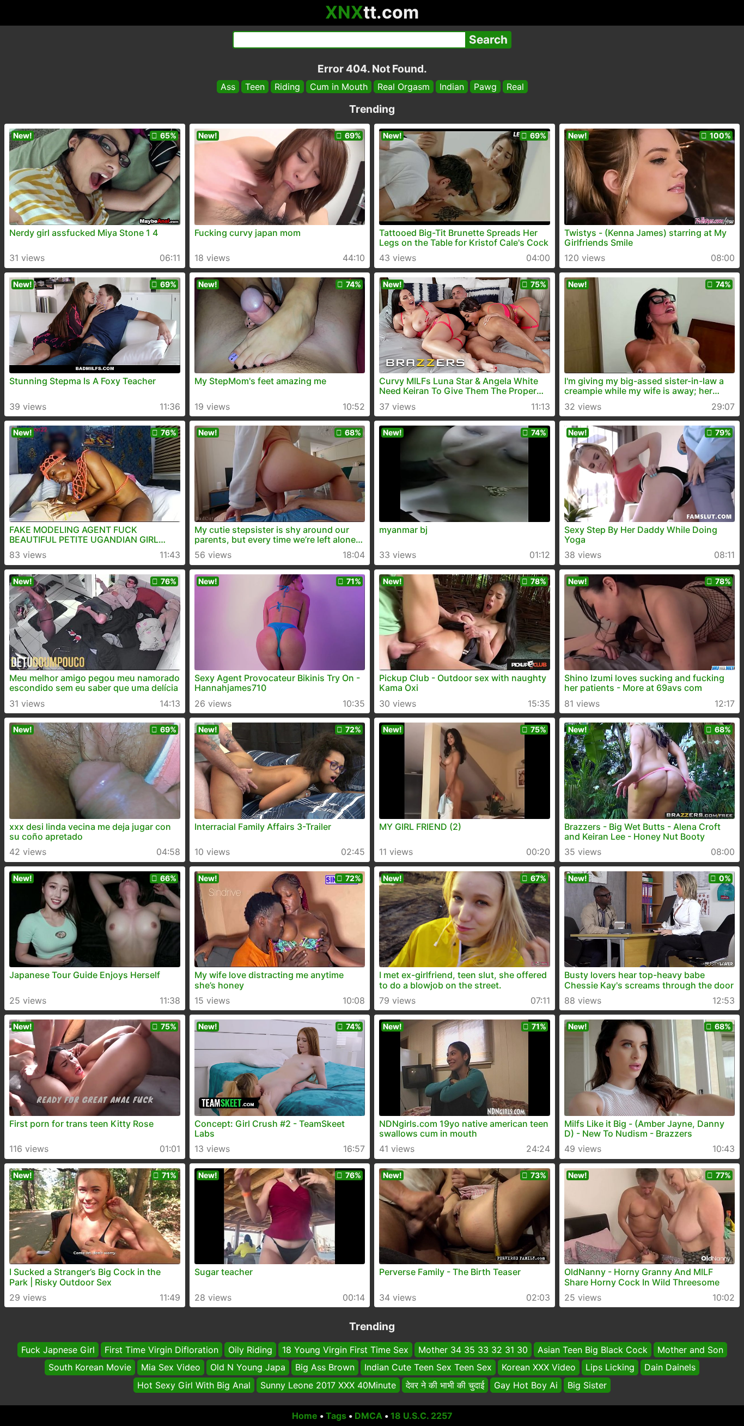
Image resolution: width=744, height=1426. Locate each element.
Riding (287, 86)
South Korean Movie (89, 1367)
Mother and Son (690, 1349)
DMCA (368, 1416)
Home (305, 1416)
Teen (255, 86)
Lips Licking (610, 1367)
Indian (452, 86)
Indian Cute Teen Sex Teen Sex (428, 1367)
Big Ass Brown (325, 1367)
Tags (336, 1416)
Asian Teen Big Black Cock (593, 1349)
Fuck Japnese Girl (58, 1349)
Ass (228, 86)
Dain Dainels (670, 1367)
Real (515, 86)
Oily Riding (250, 1349)
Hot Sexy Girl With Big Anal (194, 1385)
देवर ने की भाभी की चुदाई (445, 1385)
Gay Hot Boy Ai (526, 1385)
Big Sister (587, 1385)
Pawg (485, 86)
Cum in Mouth (339, 86)
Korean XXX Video (539, 1367)
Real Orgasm (403, 86)
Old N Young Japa (247, 1367)
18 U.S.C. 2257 (422, 1416)
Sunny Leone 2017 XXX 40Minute (328, 1385)
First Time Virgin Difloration (161, 1349)
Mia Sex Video (170, 1367)
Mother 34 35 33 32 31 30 (473, 1349)
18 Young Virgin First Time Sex (345, 1349)
